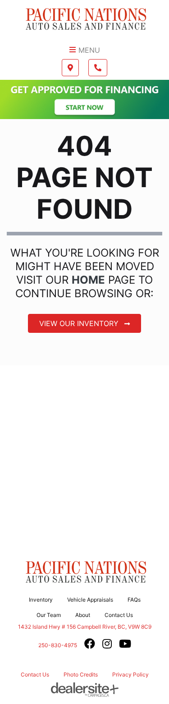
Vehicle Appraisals (90, 599)
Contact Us (119, 615)
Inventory (41, 599)
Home (88, 279)
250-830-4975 (57, 645)
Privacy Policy (130, 674)
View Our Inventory (80, 323)
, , (84, 626)
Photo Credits (81, 674)
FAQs (134, 599)
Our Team (49, 615)
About (82, 615)
